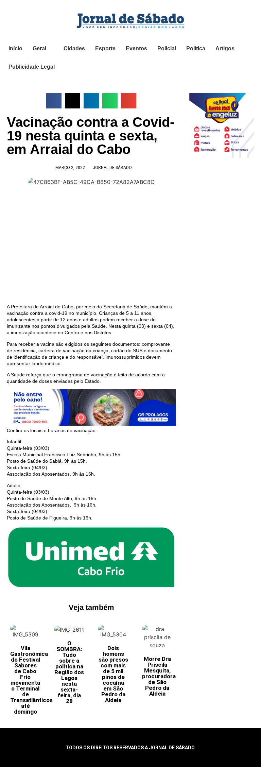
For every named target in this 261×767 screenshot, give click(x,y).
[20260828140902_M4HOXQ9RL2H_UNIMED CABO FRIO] (91, 587)
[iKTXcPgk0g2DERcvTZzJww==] (91, 424)
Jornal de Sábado (112, 167)
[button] (54, 100)
